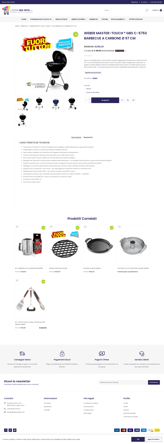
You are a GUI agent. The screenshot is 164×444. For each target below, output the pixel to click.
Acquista (105, 100)
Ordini (126, 406)
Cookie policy (89, 410)
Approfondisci (153, 439)
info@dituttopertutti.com (16, 412)
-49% (43, 281)
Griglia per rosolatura (58, 268)
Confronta (127, 100)
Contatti (47, 410)
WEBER (94, 78)
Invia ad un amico (133, 100)
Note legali (87, 413)
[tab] (76, 137)
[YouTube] (14, 430)
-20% (77, 227)
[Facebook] (5, 430)
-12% (76, 34)
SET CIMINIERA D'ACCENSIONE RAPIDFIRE (29, 268)
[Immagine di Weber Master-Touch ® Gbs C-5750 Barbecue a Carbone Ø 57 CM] (47, 62)
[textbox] (124, 10)
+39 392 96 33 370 (13, 409)
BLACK (89, 89)
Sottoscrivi (154, 382)
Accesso (144, 2)
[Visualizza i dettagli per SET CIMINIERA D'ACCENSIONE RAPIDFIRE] (30, 245)
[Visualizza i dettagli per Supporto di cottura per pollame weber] (133, 245)
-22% (43, 227)
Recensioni (88, 137)
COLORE (87, 85)
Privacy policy (89, 406)
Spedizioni (47, 406)
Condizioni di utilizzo (91, 403)
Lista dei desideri (130, 413)
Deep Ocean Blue (93, 92)
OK (138, 439)
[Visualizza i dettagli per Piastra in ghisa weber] (99, 245)
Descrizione (76, 137)
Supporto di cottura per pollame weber (133, 268)
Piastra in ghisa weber (92, 268)
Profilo (126, 403)
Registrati (134, 2)
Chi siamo (47, 403)
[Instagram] (10, 430)
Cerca (147, 10)
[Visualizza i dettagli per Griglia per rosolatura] (65, 245)
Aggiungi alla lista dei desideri (122, 100)
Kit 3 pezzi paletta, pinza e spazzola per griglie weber (30, 323)
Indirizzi (126, 410)
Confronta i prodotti (131, 417)
